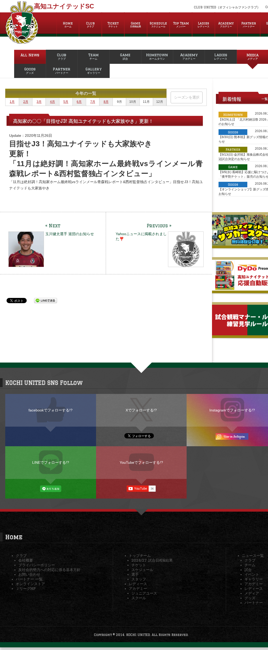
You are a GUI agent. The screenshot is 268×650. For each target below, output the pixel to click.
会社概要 (25, 560)
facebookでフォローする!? (50, 410)
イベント (251, 574)
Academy (226, 24)
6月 (79, 102)
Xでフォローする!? (141, 410)
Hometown (157, 56)
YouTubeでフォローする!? (141, 462)
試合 (248, 570)
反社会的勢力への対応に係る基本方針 (49, 570)
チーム (249, 565)
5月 (65, 102)
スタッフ (138, 579)
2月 (25, 102)
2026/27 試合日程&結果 (152, 560)
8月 (106, 102)
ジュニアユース (144, 593)
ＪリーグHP (26, 588)
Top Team (181, 24)
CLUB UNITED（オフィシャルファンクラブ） (227, 7)
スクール (138, 598)
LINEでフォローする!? (50, 462)
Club (90, 24)
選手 (135, 574)
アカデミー (138, 588)
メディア (251, 593)
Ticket (113, 24)
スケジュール (142, 570)
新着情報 (231, 98)
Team (93, 56)
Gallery (94, 70)
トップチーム (140, 555)
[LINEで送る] (45, 300)
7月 (92, 102)
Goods (30, 70)
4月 (52, 102)
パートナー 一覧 (29, 579)
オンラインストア (30, 584)
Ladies (203, 24)
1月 (12, 102)
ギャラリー (253, 579)
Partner (248, 24)
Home (68, 24)
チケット (138, 565)
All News (29, 55)
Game (135, 24)
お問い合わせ (29, 574)
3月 (39, 102)
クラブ (21, 555)
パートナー (253, 603)
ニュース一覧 (253, 555)
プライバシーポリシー (36, 565)
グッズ (249, 598)
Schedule (158, 24)
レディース (138, 584)
